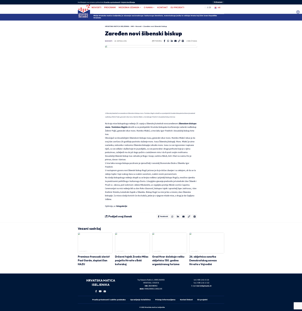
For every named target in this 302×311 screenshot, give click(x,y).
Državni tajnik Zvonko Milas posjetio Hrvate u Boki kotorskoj (131, 260)
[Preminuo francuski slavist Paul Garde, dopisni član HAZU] (95, 243)
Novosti (108, 41)
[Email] (175, 41)
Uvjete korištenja (128, 2)
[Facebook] (96, 291)
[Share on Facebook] (164, 41)
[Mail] (105, 291)
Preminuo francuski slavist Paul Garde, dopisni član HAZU (94, 260)
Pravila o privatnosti (112, 2)
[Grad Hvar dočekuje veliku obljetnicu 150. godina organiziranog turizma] (169, 243)
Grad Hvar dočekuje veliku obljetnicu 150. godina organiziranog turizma (168, 260)
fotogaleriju (121, 206)
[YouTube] (100, 291)
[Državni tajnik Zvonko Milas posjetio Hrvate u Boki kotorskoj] (132, 243)
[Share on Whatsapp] (168, 41)
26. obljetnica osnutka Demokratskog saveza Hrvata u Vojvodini (203, 260)
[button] (218, 2)
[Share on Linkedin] (171, 41)
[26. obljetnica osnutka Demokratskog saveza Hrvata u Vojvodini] (206, 243)
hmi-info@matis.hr (204, 286)
